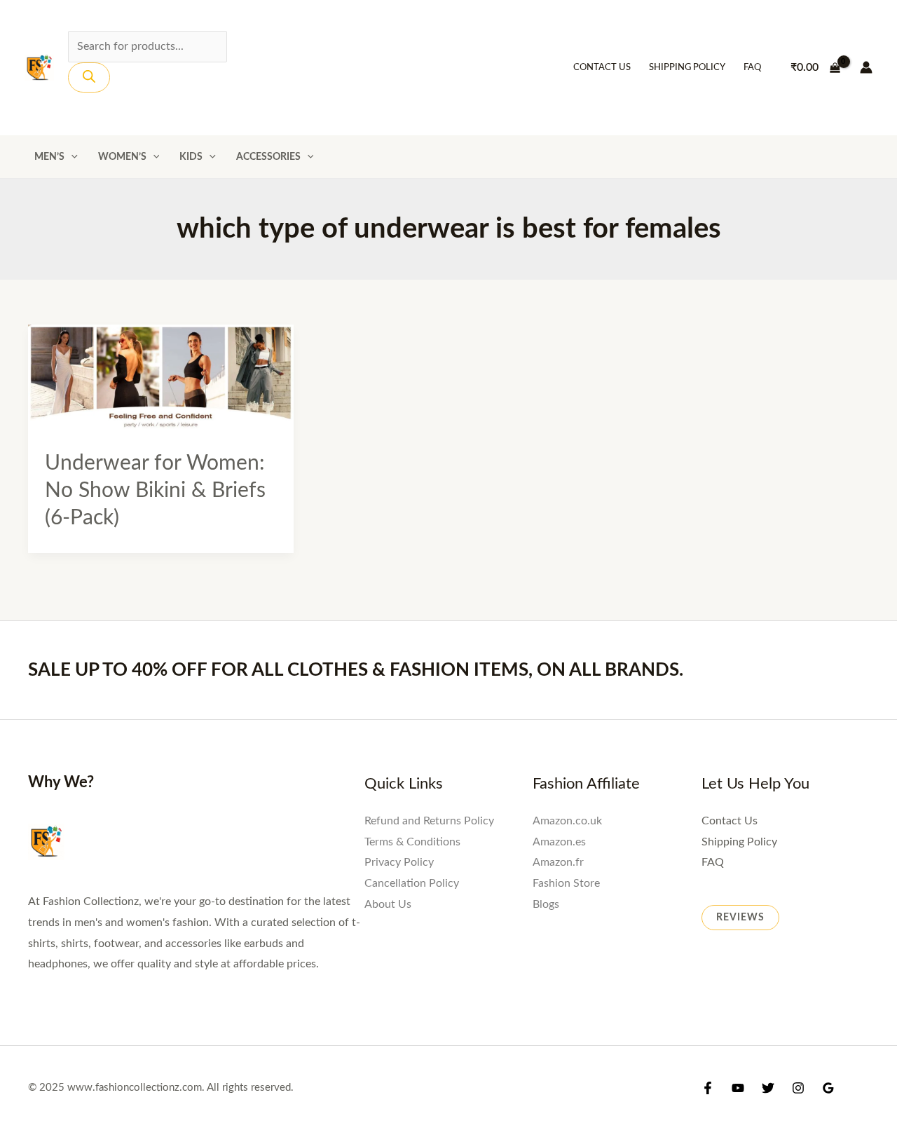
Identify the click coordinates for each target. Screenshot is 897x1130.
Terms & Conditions (412, 842)
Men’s (49, 156)
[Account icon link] (866, 67)
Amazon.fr (558, 862)
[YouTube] (738, 1088)
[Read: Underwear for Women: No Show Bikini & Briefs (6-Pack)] (161, 377)
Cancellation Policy (411, 883)
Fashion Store (566, 883)
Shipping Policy (687, 67)
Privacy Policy (399, 862)
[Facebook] (707, 1088)
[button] (71, 156)
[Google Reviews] (828, 1088)
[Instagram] (798, 1088)
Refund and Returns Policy (429, 820)
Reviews (740, 918)
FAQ (752, 67)
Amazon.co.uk (567, 820)
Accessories (268, 156)
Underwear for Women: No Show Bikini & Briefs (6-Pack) (155, 491)
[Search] (89, 77)
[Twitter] (768, 1088)
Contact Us (602, 67)
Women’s (122, 156)
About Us (387, 904)
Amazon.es (559, 842)
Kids (191, 156)
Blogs (546, 904)
